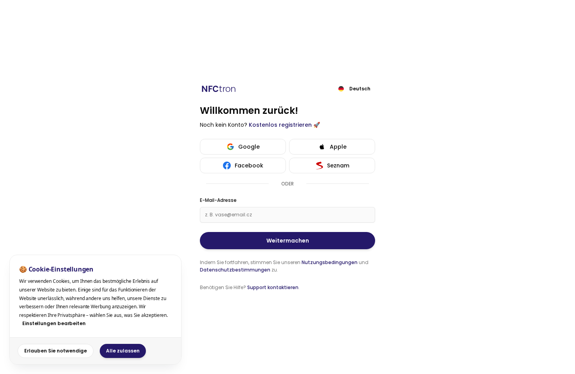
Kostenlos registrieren (280, 125)
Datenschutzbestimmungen (235, 269)
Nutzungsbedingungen (330, 262)
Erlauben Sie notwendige (55, 350)
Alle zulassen (123, 350)
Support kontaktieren (272, 287)
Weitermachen (287, 241)
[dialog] (95, 310)
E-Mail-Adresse (218, 200)
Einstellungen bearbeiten (54, 323)
